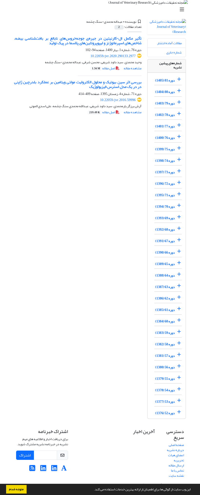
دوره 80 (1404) (165, 92)
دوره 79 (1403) (165, 103)
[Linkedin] (54, 469)
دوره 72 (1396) (165, 183)
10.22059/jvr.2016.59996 (118, 100)
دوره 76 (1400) (165, 137)
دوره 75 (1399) (165, 149)
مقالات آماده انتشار (169, 43)
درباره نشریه (175, 450)
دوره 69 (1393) (165, 218)
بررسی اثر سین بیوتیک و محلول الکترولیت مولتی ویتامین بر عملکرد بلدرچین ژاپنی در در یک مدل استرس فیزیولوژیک (77, 84)
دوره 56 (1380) (165, 367)
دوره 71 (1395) (165, 195)
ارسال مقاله (176, 465)
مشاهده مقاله (132, 68)
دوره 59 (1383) (165, 333)
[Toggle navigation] (101, 9)
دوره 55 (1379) (165, 378)
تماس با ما (177, 470)
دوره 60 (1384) (165, 321)
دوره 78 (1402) (165, 115)
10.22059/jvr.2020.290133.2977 (113, 56)
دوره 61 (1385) (165, 310)
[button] (92, 490)
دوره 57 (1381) (165, 355)
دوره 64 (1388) (165, 275)
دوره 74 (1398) (165, 160)
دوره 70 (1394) (165, 206)
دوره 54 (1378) (165, 390)
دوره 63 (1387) (165, 287)
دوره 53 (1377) (165, 401)
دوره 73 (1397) (165, 172)
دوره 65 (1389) (165, 264)
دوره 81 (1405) (165, 80)
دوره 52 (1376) (165, 413)
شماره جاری (174, 52)
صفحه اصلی (176, 445)
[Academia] (64, 469)
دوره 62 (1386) (165, 298)
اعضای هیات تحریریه (176, 458)
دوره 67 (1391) (165, 241)
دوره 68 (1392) (165, 229)
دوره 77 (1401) (165, 126)
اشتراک (25, 455)
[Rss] (32, 469)
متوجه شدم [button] (16, 489)
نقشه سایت (176, 475)
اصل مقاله (104, 68)
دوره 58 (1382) (165, 344)
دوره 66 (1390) (165, 252)
